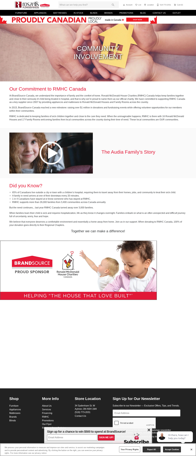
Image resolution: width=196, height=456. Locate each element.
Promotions (126, 13)
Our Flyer (47, 424)
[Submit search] (113, 4)
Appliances (40, 13)
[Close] (191, 449)
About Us (47, 405)
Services (46, 409)
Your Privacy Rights (130, 449)
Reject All (151, 449)
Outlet (177, 13)
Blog (143, 13)
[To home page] (32, 4)
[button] (124, 5)
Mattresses (60, 13)
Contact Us (159, 13)
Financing (47, 413)
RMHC (45, 416)
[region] (98, 449)
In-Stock (78, 13)
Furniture (21, 13)
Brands (108, 13)
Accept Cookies (172, 449)
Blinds (93, 13)
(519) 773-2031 (82, 412)
